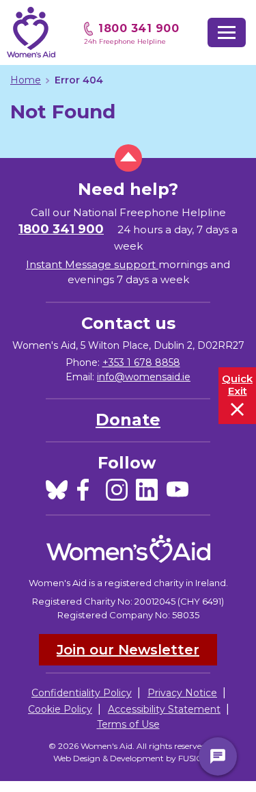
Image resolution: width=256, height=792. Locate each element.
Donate (128, 420)
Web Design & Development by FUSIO (128, 758)
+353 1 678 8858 (141, 362)
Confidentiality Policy (81, 693)
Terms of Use (128, 724)
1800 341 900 (138, 28)
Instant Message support (92, 264)
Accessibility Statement (164, 709)
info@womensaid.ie (143, 377)
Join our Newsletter (128, 650)
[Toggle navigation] (227, 32)
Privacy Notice (182, 693)
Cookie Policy (60, 709)
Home (25, 80)
